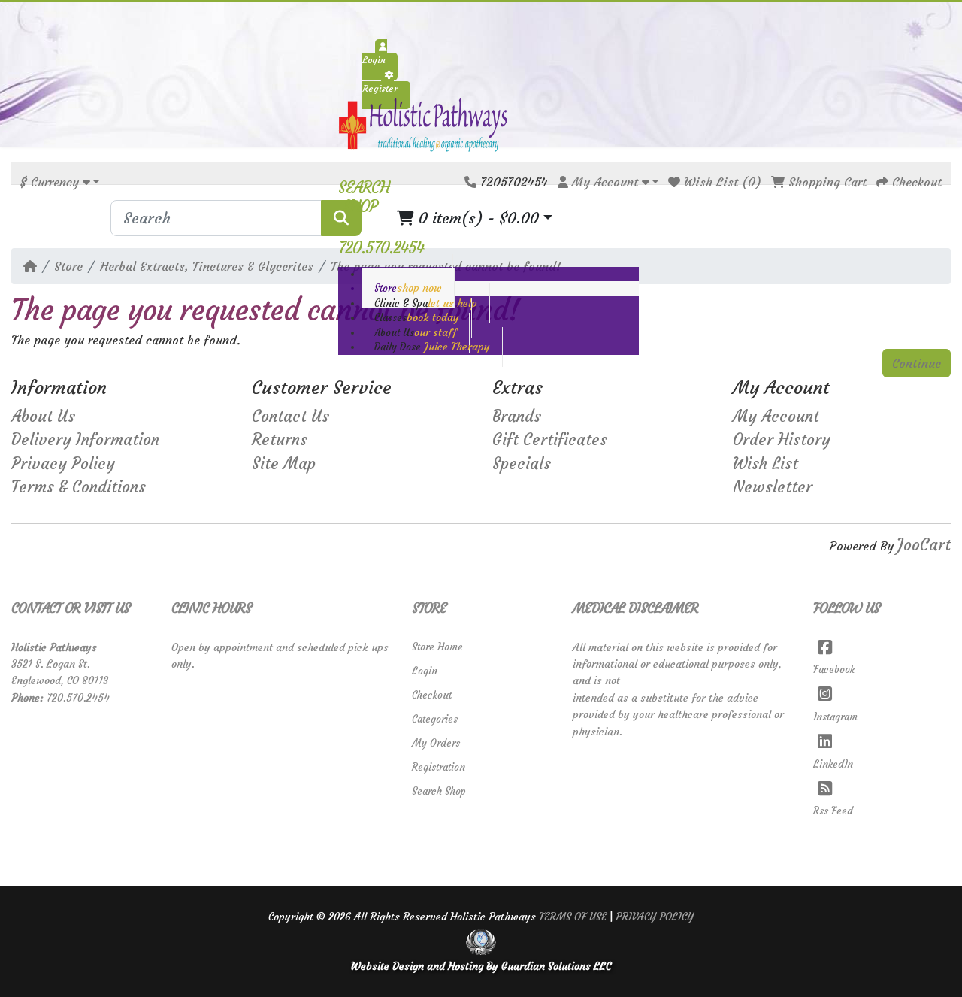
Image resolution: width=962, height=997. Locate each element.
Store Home (437, 647)
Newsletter (772, 487)
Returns (279, 440)
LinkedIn (833, 764)
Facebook (834, 669)
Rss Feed (833, 811)
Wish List (765, 464)
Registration (438, 767)
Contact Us (290, 416)
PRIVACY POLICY (655, 916)
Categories (435, 719)
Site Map (284, 464)
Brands (516, 416)
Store (68, 266)
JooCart (924, 545)
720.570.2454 (78, 698)
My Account (776, 416)
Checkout (432, 695)
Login (424, 671)
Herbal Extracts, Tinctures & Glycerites (206, 266)
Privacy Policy (63, 464)
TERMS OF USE (573, 916)
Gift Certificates (549, 440)
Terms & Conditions (78, 487)
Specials (521, 464)
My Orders (436, 743)
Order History (781, 440)
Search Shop (439, 791)
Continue (916, 363)
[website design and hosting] (481, 942)
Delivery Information (85, 440)
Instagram (835, 717)
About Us (43, 416)
